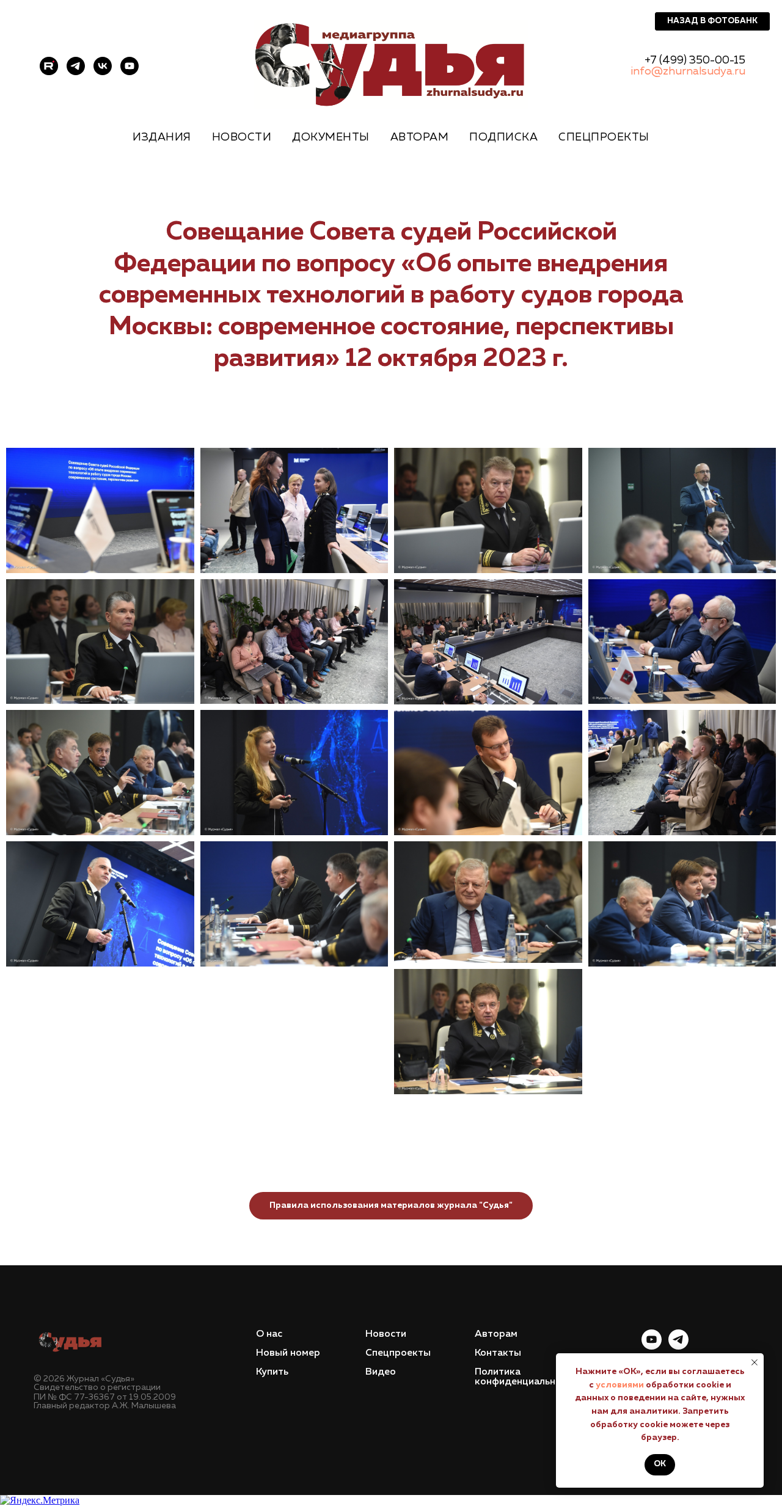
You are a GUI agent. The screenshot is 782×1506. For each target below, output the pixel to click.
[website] (49, 66)
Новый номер (288, 1353)
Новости (242, 137)
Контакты (498, 1353)
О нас (269, 1334)
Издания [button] (162, 137)
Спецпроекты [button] (603, 137)
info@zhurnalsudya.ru (687, 71)
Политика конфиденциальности (526, 1377)
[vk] (102, 66)
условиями (620, 1385)
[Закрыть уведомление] (754, 1362)
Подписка (503, 137)
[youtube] (129, 66)
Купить (272, 1372)
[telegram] (76, 66)
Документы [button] (331, 137)
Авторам (419, 137)
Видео (380, 1372)
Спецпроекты (398, 1353)
